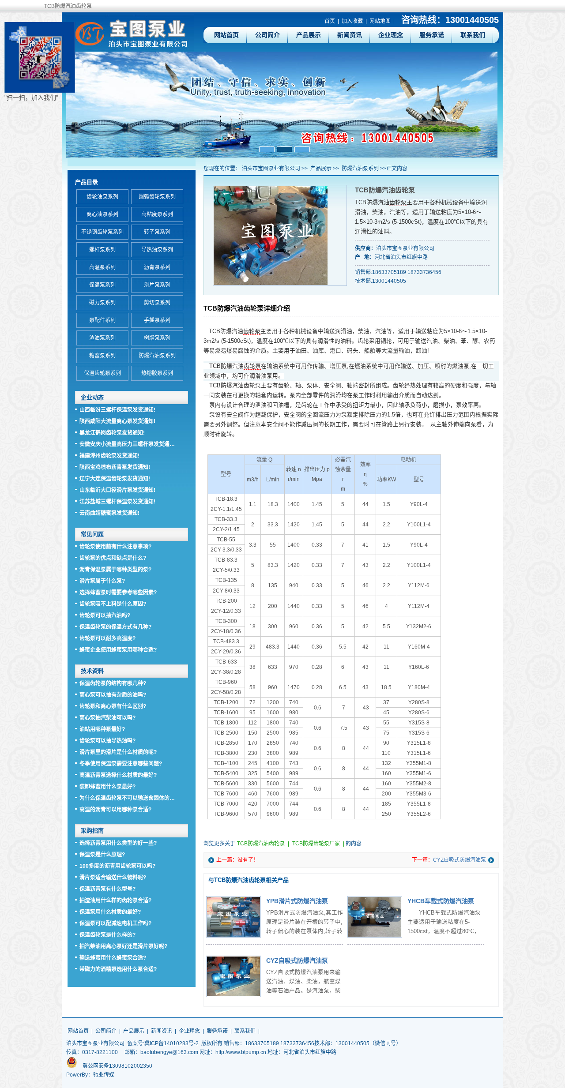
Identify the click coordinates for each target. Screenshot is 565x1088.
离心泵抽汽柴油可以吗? (107, 718)
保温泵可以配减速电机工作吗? (115, 923)
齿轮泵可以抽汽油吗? (104, 615)
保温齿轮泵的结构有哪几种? (112, 683)
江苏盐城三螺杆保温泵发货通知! (117, 502)
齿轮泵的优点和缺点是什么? (112, 558)
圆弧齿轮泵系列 (157, 197)
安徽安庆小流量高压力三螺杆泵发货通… (127, 444)
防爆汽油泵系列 (360, 168)
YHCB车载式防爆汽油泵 (440, 900)
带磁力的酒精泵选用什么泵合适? (118, 969)
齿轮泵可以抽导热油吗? (107, 741)
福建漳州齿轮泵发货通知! (109, 456)
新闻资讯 (349, 34)
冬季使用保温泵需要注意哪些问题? (120, 764)
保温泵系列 (102, 285)
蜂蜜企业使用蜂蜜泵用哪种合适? (118, 650)
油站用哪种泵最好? (102, 729)
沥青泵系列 (157, 267)
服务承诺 (431, 34)
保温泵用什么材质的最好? (110, 912)
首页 (329, 21)
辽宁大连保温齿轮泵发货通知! (114, 479)
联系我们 (472, 34)
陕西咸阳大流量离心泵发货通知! (117, 421)
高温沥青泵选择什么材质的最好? (118, 775)
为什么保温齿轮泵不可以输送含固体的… (127, 798)
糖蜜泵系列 (102, 356)
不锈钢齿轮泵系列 (102, 232)
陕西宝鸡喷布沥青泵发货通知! (114, 467)
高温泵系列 (102, 267)
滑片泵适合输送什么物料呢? (112, 877)
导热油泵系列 (157, 250)
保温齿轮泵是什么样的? (107, 935)
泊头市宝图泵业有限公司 (271, 168)
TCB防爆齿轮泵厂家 (316, 843)
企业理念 (390, 34)
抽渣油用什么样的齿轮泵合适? (115, 900)
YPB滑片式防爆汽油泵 (297, 900)
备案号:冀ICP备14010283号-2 (163, 1043)
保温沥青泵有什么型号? (107, 889)
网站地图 (380, 21)
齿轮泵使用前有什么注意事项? (115, 547)
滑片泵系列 (157, 285)
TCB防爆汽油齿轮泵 (261, 843)
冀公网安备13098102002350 (117, 1066)
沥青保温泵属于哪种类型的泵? (115, 570)
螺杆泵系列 (102, 250)
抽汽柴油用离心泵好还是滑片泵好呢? (123, 946)
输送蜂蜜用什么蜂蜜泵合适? (112, 958)
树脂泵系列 (157, 338)
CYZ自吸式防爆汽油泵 (459, 860)
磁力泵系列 (102, 303)
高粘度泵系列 (157, 214)
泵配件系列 (102, 320)
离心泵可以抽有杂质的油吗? (112, 695)
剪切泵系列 (157, 303)
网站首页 (226, 34)
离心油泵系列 (102, 214)
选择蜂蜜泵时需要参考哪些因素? (118, 592)
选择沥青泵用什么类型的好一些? (118, 843)
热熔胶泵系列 (157, 373)
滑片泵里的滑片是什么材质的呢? (118, 752)
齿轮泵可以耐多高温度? (107, 638)
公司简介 (267, 34)
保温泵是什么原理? (102, 855)
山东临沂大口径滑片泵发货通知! (117, 490)
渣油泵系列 (102, 338)
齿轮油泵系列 (102, 197)
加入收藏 (352, 21)
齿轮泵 (398, 202)
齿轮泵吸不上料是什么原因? (112, 604)
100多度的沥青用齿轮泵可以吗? (117, 866)
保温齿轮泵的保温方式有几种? (115, 627)
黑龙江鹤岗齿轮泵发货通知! (112, 433)
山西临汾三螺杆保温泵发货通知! (117, 410)
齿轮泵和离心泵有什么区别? (112, 706)
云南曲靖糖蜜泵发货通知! (109, 513)
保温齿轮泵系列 (102, 373)
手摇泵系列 (157, 320)
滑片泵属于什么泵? (102, 581)
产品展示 (308, 34)
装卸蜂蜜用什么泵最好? (107, 787)
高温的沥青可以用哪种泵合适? (115, 810)
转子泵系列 (157, 232)
